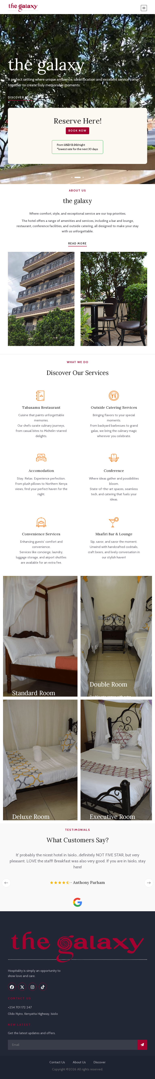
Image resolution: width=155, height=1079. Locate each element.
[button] (71, 177)
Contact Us (57, 1062)
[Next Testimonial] (148, 882)
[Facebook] (12, 987)
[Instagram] (32, 987)
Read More (77, 243)
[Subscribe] (142, 1045)
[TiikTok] (43, 987)
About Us (79, 1062)
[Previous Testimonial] (6, 882)
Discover (99, 1062)
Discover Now (20, 97)
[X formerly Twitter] (22, 987)
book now (77, 130)
